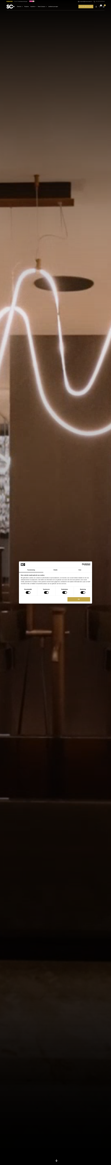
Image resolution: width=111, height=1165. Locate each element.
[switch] (46, 592)
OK (79, 599)
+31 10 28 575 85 (100, 1)
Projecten (26, 6)
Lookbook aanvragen (53, 6)
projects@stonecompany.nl (86, 1)
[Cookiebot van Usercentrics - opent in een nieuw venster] (83, 564)
